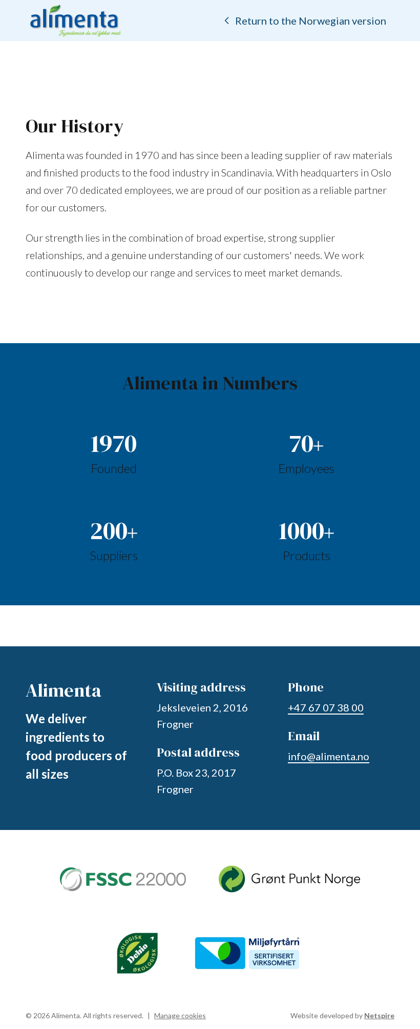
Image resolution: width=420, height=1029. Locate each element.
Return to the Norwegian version (310, 20)
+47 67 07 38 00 (326, 707)
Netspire (379, 1015)
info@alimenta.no (328, 756)
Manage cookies (180, 1015)
